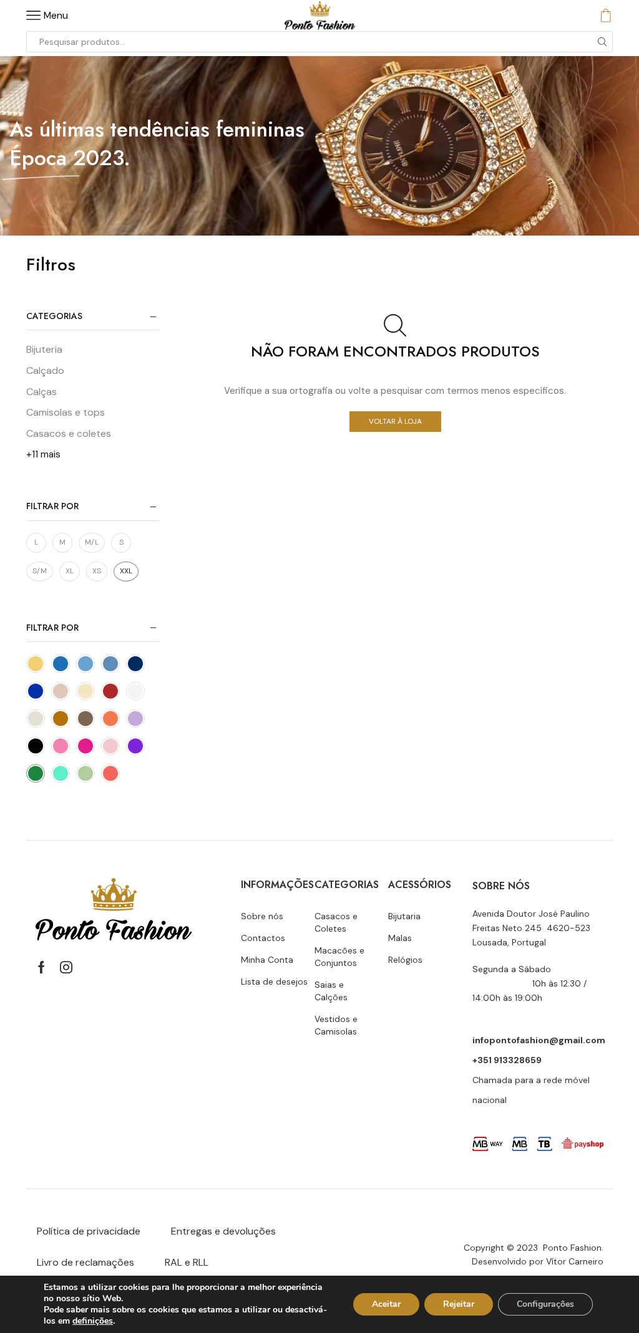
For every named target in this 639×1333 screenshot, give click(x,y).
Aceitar (386, 1304)
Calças (41, 391)
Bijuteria (44, 349)
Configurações (545, 1304)
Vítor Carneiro (574, 1261)
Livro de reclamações (85, 1262)
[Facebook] (41, 967)
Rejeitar (458, 1304)
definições (92, 1321)
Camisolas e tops (65, 412)
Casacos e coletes (68, 433)
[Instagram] (66, 967)
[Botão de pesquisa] (602, 42)
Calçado (45, 370)
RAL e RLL (186, 1262)
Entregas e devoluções (223, 1231)
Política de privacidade (88, 1231)
